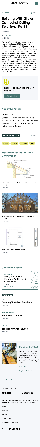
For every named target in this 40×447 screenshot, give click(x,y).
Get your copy (12, 96)
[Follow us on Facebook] (7, 379)
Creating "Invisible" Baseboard (17, 302)
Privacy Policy (6, 418)
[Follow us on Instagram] (10, 379)
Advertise (5, 410)
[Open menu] (36, 3)
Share (35, 13)
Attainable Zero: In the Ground (13, 250)
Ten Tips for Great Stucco (15, 328)
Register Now (9, 286)
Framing (14, 143)
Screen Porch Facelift (12, 315)
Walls (32, 143)
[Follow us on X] (3, 379)
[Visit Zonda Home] (11, 428)
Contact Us (5, 414)
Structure (24, 143)
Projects (5, 13)
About (4, 406)
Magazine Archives (25, 371)
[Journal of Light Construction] (20, 3)
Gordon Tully (8, 35)
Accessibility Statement (10, 422)
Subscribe (22, 367)
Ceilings (5, 143)
